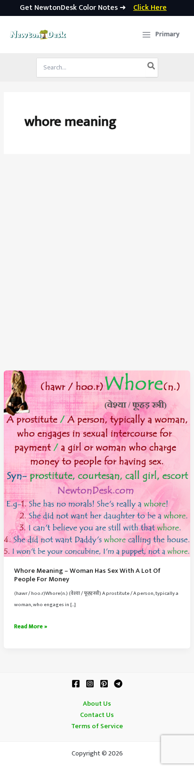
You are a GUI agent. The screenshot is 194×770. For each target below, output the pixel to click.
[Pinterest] (104, 683)
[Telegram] (118, 683)
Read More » (30, 626)
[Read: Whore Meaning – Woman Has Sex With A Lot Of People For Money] (97, 463)
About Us (97, 703)
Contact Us (97, 715)
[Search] (152, 67)
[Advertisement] (97, 269)
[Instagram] (90, 683)
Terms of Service (97, 726)
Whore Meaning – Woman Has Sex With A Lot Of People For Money (87, 575)
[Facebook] (76, 683)
